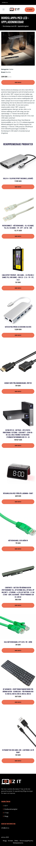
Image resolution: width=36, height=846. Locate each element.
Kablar (11, 69)
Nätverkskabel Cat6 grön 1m (18, 540)
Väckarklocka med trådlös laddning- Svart (18, 493)
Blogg (6, 816)
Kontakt (10, 841)
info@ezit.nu (5, 2)
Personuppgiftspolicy (26, 841)
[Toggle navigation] (3, 9)
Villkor (16, 841)
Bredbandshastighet (10, 809)
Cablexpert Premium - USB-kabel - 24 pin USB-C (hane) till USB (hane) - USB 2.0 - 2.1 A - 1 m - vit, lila (18, 277)
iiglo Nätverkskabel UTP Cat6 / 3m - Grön (18, 642)
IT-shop (29, 9)
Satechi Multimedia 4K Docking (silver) (18, 327)
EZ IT (6, 806)
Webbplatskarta (18, 843)
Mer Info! (18, 82)
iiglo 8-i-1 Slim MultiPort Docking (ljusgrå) (18, 178)
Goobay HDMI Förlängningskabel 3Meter (18, 383)
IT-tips (6, 813)
